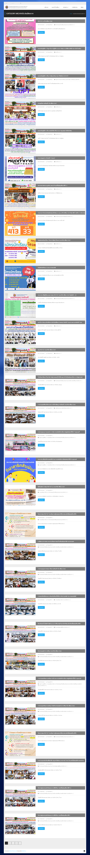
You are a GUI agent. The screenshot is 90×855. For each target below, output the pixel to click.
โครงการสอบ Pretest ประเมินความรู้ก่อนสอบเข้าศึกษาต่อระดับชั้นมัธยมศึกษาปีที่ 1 (57, 514)
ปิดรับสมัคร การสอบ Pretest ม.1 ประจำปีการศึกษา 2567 (51, 486)
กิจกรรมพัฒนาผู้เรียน (59, 627)
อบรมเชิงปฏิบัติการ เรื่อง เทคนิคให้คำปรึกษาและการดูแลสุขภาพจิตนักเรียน (55, 130)
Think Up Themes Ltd (13, 850)
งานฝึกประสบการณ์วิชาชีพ (60, 408)
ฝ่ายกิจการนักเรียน (72, 380)
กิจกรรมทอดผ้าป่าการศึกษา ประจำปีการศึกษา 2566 (49, 651)
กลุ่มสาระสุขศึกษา (42, 437)
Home (71, 13)
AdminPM (50, 380)
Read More (41, 32)
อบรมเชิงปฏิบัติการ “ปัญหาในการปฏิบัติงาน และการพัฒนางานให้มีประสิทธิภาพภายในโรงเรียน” (59, 48)
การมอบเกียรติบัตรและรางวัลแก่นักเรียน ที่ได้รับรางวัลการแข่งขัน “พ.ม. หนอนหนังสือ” (57, 596)
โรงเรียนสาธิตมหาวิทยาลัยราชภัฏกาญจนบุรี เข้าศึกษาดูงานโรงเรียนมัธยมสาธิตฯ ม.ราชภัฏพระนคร (60, 377)
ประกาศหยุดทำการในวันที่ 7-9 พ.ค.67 (46, 158)
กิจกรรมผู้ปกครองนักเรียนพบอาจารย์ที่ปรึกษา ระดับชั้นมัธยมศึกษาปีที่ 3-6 (54, 788)
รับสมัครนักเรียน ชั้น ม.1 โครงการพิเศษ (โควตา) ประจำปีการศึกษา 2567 (54, 240)
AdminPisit (50, 24)
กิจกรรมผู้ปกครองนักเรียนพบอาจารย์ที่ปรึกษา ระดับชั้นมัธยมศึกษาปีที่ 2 (54, 815)
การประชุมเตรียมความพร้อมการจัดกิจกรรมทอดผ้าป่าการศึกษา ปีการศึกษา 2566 (56, 705)
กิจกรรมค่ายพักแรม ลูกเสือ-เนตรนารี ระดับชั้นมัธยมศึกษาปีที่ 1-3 (52, 185)
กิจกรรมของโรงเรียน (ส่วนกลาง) (62, 24)
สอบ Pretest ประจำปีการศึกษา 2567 (47, 349)
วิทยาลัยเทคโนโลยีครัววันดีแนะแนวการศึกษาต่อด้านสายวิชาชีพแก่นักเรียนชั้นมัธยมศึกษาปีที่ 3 (59, 623)
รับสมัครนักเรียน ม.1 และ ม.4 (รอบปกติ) (47, 267)
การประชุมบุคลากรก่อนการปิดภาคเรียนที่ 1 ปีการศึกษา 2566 (52, 568)
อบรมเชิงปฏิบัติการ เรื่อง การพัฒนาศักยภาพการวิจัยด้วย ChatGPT (53, 76)
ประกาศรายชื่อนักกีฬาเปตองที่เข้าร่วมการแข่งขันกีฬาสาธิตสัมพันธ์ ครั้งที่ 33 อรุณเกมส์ (57, 459)
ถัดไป (19, 843)
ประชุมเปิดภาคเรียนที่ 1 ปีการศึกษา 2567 (47, 103)
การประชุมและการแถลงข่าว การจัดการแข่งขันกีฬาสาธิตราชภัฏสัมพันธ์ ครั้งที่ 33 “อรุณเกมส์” (59, 432)
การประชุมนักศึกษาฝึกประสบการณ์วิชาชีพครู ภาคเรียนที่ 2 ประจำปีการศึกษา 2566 (56, 404)
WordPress (24, 850)
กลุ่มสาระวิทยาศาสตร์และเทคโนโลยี (63, 79)
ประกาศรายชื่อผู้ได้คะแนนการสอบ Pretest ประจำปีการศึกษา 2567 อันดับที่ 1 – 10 (57, 295)
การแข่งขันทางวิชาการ (51, 437)
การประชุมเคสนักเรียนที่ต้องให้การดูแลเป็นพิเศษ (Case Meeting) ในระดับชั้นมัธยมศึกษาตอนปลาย (61, 760)
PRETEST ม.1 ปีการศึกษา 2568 (45, 21)
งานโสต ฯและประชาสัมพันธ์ (61, 216)
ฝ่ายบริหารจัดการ (63, 547)
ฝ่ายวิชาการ (71, 24)
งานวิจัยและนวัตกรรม (75, 79)
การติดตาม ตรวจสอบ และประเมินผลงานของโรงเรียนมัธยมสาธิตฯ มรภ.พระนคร (56, 541)
